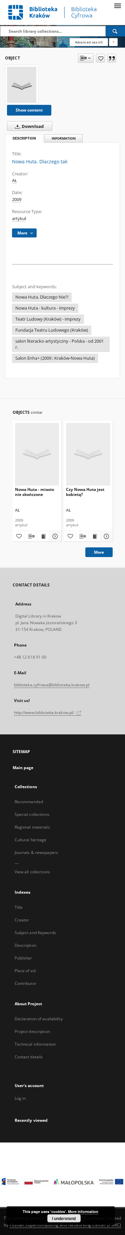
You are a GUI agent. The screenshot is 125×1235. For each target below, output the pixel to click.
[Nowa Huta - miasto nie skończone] (37, 454)
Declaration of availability (39, 1019)
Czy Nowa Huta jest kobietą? (85, 492)
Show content (29, 110)
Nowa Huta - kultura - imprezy (45, 308)
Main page (23, 767)
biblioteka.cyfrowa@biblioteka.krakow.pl (52, 685)
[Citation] (111, 58)
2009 (16, 199)
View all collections (32, 872)
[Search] (115, 31)
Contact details (29, 1057)
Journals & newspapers (36, 852)
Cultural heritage (31, 840)
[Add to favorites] (100, 58)
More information (83, 1211)
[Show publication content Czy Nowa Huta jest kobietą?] (94, 536)
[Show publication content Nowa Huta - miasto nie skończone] (43, 536)
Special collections (32, 814)
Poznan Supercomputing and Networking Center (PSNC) (65, 1225)
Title (19, 907)
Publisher (23, 958)
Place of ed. (25, 971)
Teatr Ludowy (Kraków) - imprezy (48, 319)
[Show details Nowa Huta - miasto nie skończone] (54, 536)
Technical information (35, 1044)
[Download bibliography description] (31, 536)
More (99, 552)
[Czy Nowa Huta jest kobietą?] (88, 454)
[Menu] (117, 5)
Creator (22, 920)
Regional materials (32, 827)
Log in (20, 1098)
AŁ (14, 180)
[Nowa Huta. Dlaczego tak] (21, 85)
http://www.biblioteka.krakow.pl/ (44, 712)
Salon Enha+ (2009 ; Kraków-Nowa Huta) (55, 358)
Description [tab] (24, 138)
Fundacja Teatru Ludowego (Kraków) (51, 330)
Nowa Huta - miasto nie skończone (34, 492)
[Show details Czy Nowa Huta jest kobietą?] (106, 536)
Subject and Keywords (35, 932)
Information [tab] (64, 138)
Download (32, 126)
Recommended (29, 802)
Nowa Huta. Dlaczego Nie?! (41, 297)
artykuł (19, 218)
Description (25, 945)
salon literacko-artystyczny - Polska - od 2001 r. (59, 344)
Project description (32, 1031)
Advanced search (89, 42)
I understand (64, 1218)
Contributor (25, 983)
